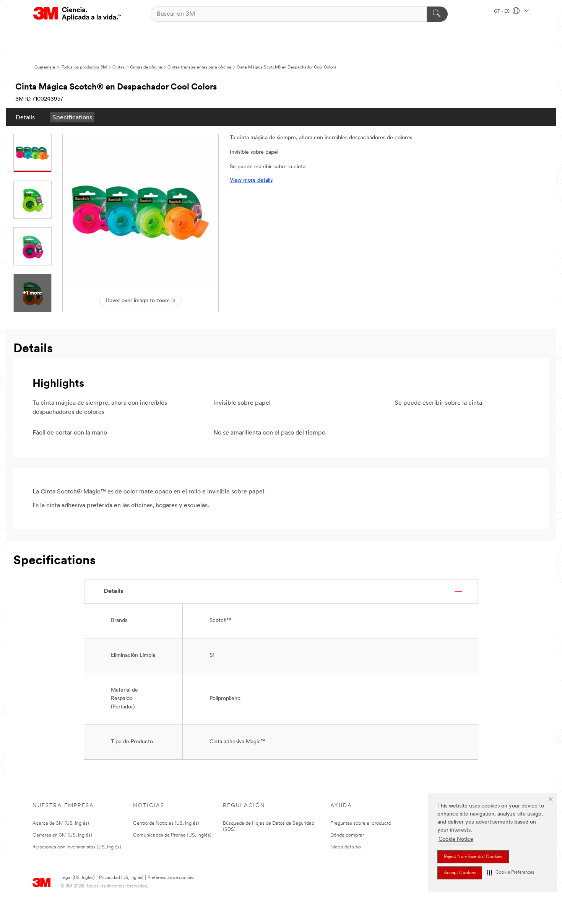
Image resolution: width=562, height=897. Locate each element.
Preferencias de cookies (171, 878)
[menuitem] (25, 117)
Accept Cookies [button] (460, 873)
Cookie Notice (456, 839)
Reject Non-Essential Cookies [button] (473, 857)
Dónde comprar (347, 835)
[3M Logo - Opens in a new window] (77, 14)
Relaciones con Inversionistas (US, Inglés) (76, 847)
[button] (510, 872)
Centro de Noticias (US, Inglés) (166, 823)
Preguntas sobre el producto (360, 823)
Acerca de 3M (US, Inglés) (60, 823)
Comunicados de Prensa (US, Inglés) (172, 835)
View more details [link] (251, 180)
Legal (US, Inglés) (77, 878)
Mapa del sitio (345, 847)
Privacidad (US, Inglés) (121, 878)
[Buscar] (437, 14)
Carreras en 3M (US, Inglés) (62, 835)
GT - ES (502, 11)
